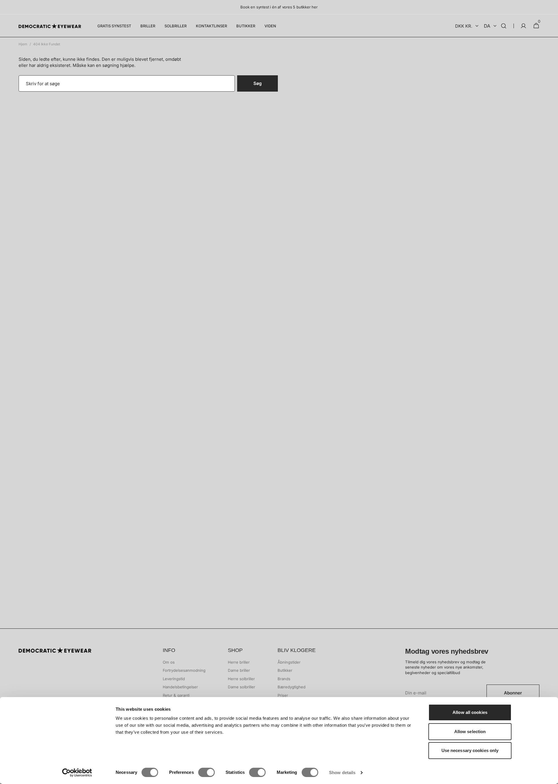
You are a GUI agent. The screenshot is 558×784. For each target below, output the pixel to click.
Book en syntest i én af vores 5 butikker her (278, 7)
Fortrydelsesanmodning (184, 670)
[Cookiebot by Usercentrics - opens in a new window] (77, 772)
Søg (257, 83)
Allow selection (470, 731)
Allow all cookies (470, 712)
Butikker (285, 670)
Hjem (23, 44)
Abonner (513, 693)
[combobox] (127, 83)
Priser (283, 695)
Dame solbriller (241, 687)
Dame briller (239, 670)
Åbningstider (289, 662)
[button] (503, 26)
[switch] (206, 772)
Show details (342, 772)
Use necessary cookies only (470, 750)
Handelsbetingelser (180, 687)
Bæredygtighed (291, 687)
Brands (284, 678)
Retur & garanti (176, 695)
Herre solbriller (241, 678)
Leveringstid (174, 678)
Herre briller (239, 662)
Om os (169, 662)
